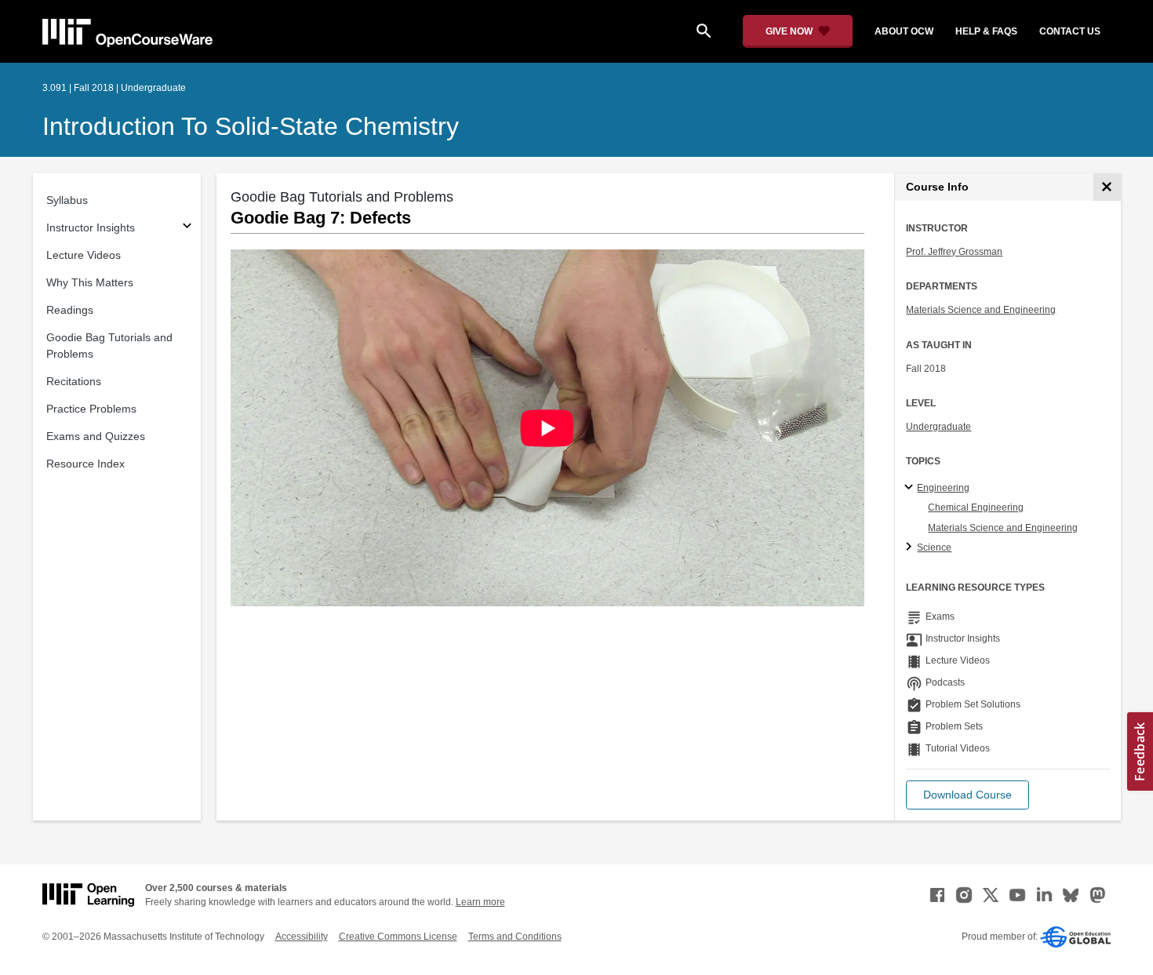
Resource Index (85, 463)
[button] (967, 794)
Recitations (73, 381)
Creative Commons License (398, 936)
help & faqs (986, 31)
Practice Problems (91, 408)
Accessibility (301, 936)
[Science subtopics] (911, 547)
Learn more (480, 902)
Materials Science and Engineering (981, 309)
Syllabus (67, 200)
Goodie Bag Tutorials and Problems (109, 345)
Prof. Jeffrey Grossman (954, 251)
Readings (69, 310)
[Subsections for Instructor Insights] (187, 227)
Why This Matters (89, 282)
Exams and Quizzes (95, 436)
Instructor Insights (90, 227)
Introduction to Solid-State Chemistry (250, 126)
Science (934, 547)
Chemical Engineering (976, 507)
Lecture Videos (83, 255)
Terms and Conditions (515, 936)
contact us (1069, 31)
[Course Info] (1107, 187)
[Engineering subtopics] (911, 488)
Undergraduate (938, 426)
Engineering (943, 487)
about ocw (904, 31)
